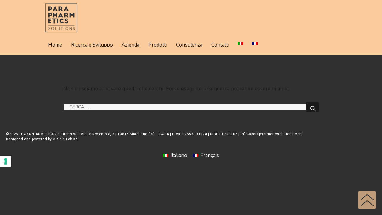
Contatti (220, 45)
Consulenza (189, 45)
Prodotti (157, 45)
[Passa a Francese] (255, 44)
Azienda (130, 45)
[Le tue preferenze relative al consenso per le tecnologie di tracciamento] (5, 161)
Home (55, 45)
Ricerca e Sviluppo (92, 45)
